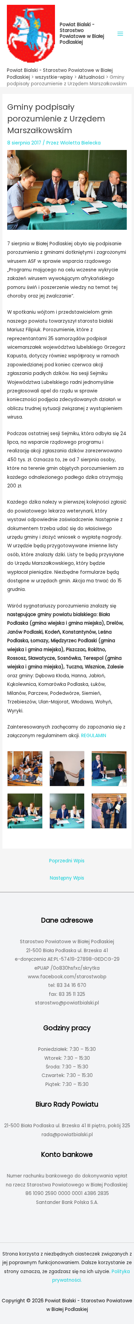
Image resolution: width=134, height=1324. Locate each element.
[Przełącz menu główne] (120, 33)
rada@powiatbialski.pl (67, 1134)
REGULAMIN (93, 735)
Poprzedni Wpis (67, 861)
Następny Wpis (67, 878)
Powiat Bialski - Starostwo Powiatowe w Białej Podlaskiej (82, 33)
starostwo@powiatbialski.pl (67, 1003)
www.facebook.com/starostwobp (67, 976)
